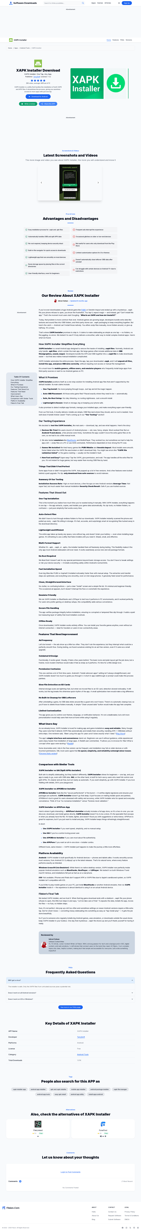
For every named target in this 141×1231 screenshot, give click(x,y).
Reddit (70, 744)
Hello (94, 1212)
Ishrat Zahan (63, 301)
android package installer (99, 1089)
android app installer (38, 1089)
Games (100, 3)
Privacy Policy (130, 1212)
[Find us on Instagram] (126, 1228)
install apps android (96, 1094)
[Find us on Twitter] (130, 1228)
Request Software (114, 1216)
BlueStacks (71, 440)
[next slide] (98, 183)
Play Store (120, 734)
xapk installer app (19, 1089)
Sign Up (127, 3)
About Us (95, 1216)
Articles (108, 3)
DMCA (127, 1219)
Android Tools (25, 48)
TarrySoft (36, 77)
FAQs (122, 40)
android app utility (77, 1094)
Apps (93, 3)
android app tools (43, 1094)
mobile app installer (78, 1089)
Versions (129, 40)
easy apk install (60, 1094)
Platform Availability (18, 401)
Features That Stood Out (20, 389)
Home (109, 40)
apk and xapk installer (58, 1089)
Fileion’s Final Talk (17, 403)
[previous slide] (41, 183)
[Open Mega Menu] (119, 3)
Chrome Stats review (48, 753)
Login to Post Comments (70, 1172)
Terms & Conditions (132, 1216)
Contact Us (112, 1212)
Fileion (14, 1228)
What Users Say (17, 396)
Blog (93, 1219)
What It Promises (17, 385)
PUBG (83, 310)
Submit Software (114, 1219)
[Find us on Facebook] (122, 1228)
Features (116, 40)
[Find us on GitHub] (134, 1228)
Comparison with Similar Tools (22, 398)
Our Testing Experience (19, 387)
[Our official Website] (138, 1228)
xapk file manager (120, 1089)
